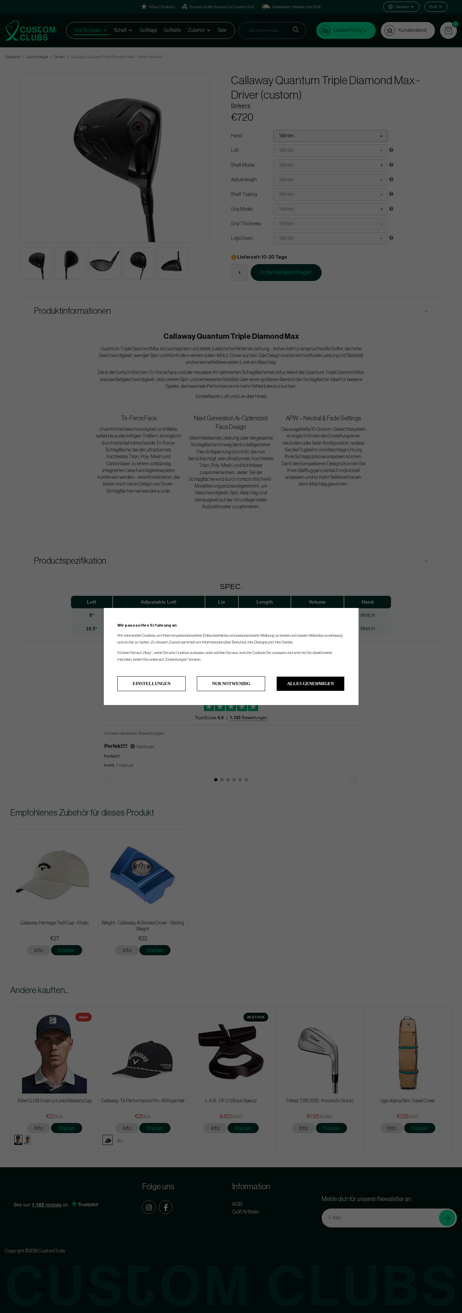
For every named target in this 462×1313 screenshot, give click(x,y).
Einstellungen (151, 683)
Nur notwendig (231, 683)
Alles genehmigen (310, 683)
